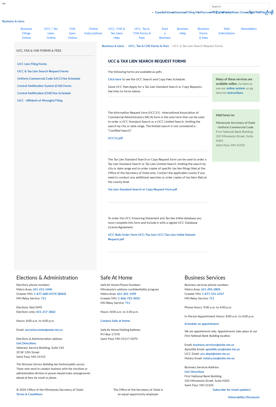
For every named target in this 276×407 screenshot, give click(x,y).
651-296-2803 (210, 289)
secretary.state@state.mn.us (44, 329)
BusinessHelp (183, 31)
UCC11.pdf (115, 138)
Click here (114, 79)
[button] (271, 6)
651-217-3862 (45, 311)
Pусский (206, 12)
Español (160, 12)
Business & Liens (13, 21)
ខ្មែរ (251, 12)
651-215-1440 (42, 289)
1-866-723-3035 (129, 298)
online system (235, 88)
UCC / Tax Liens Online (51, 33)
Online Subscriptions (93, 31)
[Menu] (3, 3)
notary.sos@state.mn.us (219, 358)
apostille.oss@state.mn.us (223, 349)
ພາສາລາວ (224, 12)
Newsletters (249, 28)
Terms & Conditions (29, 394)
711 (43, 298)
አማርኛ (257, 12)
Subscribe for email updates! (232, 389)
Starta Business (165, 33)
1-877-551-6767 (213, 293)
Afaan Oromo (240, 12)
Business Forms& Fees (203, 33)
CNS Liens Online (72, 33)
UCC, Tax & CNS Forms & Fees (148, 46)
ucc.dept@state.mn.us (215, 353)
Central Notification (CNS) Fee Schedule (44, 93)
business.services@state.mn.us (213, 344)
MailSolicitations (227, 31)
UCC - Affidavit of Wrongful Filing (39, 100)
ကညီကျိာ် (268, 12)
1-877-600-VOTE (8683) (50, 293)
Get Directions (26, 343)
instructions (235, 92)
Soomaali (181, 12)
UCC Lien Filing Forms (32, 64)
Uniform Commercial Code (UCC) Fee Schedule (48, 78)
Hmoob (170, 12)
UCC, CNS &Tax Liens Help (116, 33)
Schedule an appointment (202, 323)
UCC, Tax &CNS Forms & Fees (142, 33)
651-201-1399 (126, 293)
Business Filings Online (26, 33)
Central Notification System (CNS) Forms (44, 85)
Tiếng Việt (194, 12)
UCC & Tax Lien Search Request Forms (43, 71)
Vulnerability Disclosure (244, 397)
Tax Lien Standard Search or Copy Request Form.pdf (142, 189)
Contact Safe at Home (115, 320)
